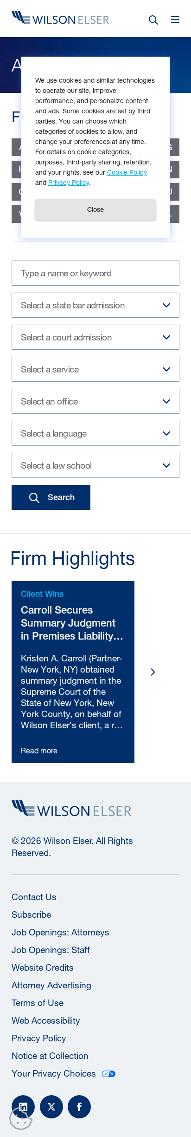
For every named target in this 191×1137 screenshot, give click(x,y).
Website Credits (43, 967)
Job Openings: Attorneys (60, 932)
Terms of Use (38, 1003)
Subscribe (31, 914)
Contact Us (34, 897)
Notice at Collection (50, 1056)
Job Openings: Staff (51, 950)
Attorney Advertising (51, 985)
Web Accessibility (46, 1020)
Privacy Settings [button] (23, 1120)
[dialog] (95, 147)
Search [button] (61, 497)
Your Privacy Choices (54, 1073)
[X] (51, 1106)
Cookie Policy (127, 172)
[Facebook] (79, 1106)
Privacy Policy (39, 1038)
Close (95, 209)
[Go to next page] (153, 672)
